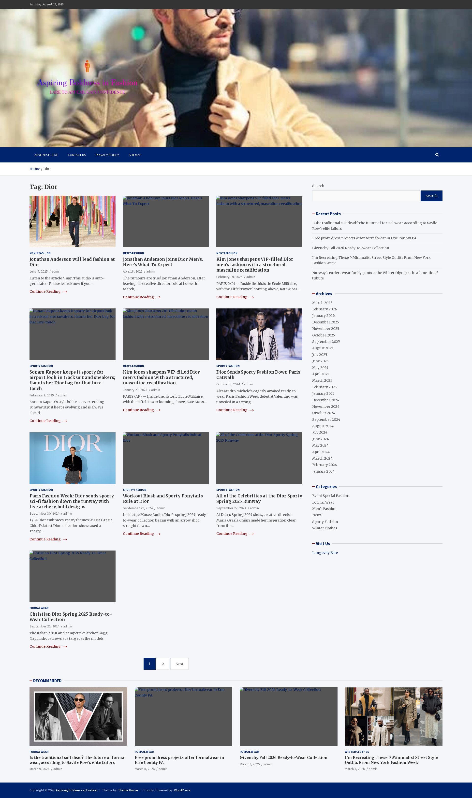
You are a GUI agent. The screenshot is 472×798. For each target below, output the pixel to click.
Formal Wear (39, 608)
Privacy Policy (107, 155)
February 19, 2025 (229, 277)
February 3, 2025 (42, 395)
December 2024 (325, 400)
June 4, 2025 (39, 271)
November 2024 (325, 406)
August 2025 (322, 348)
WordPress (182, 790)
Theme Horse (128, 790)
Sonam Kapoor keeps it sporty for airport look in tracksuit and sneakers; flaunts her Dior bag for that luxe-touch (72, 380)
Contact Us (77, 155)
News (317, 515)
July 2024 (319, 432)
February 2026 (324, 309)
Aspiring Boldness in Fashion (77, 790)
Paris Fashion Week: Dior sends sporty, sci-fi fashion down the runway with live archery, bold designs (72, 501)
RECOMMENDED (47, 680)
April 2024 (321, 452)
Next (179, 664)
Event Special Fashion (330, 495)
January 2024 (323, 471)
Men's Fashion (40, 253)
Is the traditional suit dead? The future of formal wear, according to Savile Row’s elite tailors (78, 760)
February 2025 (324, 387)
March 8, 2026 (145, 769)
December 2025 (325, 322)
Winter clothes (324, 528)
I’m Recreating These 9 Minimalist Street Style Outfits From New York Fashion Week (391, 760)
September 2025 (326, 341)
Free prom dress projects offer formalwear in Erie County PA (364, 238)
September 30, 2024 (44, 513)
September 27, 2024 (231, 508)
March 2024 (322, 458)
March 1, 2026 (355, 769)
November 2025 (325, 328)
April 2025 (320, 374)
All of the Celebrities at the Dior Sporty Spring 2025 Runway (259, 498)
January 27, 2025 (135, 390)
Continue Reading (45, 291)
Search (318, 186)
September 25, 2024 (44, 626)
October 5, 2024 (228, 384)
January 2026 (323, 315)
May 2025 (320, 367)
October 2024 (323, 413)
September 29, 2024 (138, 508)
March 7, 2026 (250, 764)
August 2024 (323, 426)
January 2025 (323, 393)
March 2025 (322, 380)
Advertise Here (46, 155)
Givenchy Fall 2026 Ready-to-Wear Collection (350, 248)
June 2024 (320, 439)
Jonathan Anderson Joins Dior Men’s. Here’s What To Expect (163, 262)
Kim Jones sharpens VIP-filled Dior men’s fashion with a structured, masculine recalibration (254, 265)
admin (56, 271)
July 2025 (319, 354)
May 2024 (320, 445)
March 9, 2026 (39, 769)
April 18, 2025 (132, 271)
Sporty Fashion (41, 366)
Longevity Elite (325, 553)
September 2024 (326, 419)
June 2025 (320, 361)
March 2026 (322, 303)
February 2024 (324, 465)
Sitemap (135, 155)
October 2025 (323, 335)
